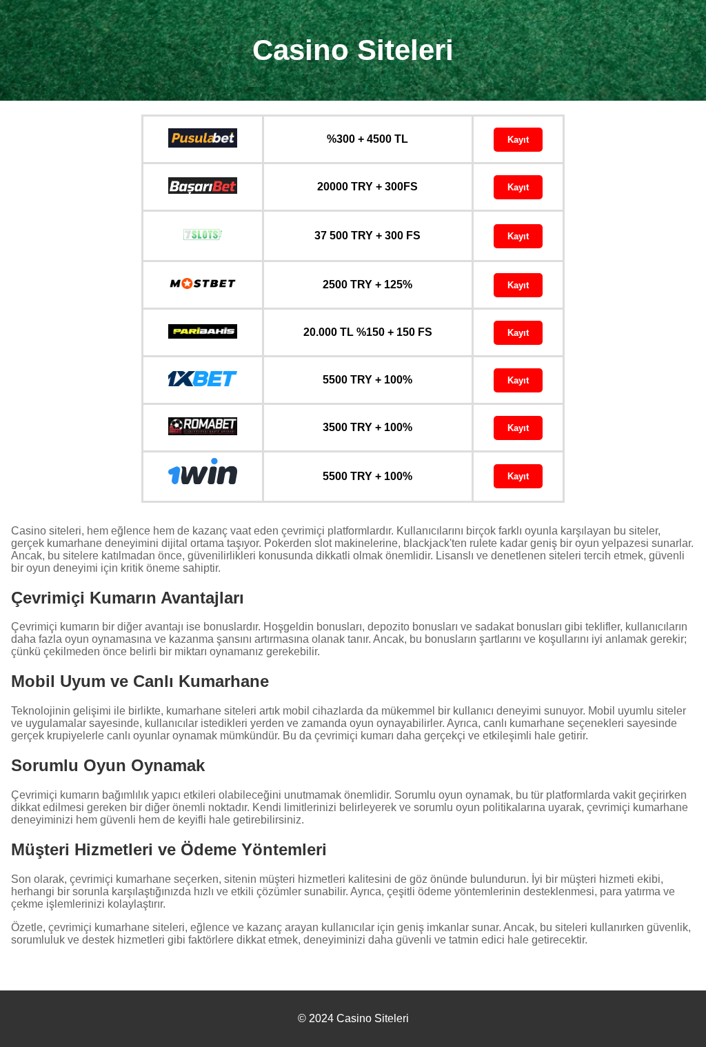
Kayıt (518, 139)
